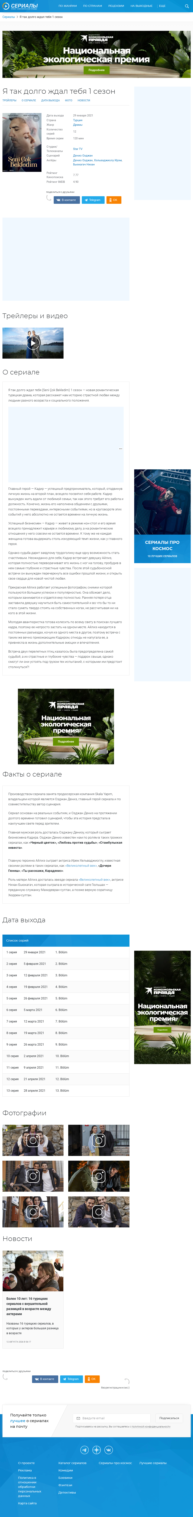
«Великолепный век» (81, 865)
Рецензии (116, 6)
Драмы (78, 124)
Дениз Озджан (83, 155)
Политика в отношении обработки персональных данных (29, 1487)
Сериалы (8, 17)
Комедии (65, 1470)
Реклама (25, 1470)
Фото (68, 100)
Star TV (78, 149)
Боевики (65, 1477)
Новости (84, 100)
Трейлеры (9, 100)
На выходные (141, 6)
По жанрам (68, 6)
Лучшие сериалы (153, 1463)
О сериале (29, 100)
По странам (92, 6)
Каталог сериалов (72, 1463)
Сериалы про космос (115, 1463)
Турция (77, 120)
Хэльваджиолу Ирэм (108, 160)
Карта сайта (27, 1503)
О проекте (26, 1463)
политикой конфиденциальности (151, 1427)
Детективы (67, 1492)
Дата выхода (50, 100)
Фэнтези (65, 1485)
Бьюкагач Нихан (84, 164)
